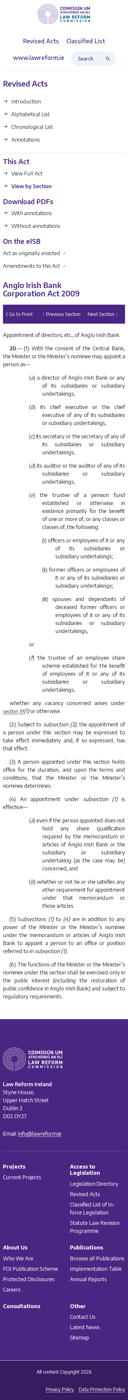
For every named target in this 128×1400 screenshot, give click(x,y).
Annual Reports (88, 1279)
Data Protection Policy (102, 1389)
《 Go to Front (18, 314)
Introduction (25, 101)
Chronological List (31, 126)
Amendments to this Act (34, 265)
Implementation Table (96, 1268)
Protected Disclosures (28, 1279)
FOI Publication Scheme (30, 1268)
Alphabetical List (30, 114)
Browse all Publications (97, 1258)
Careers (12, 1289)
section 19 (13, 711)
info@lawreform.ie (39, 1133)
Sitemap (79, 1337)
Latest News (85, 1327)
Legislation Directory (94, 1183)
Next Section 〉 (104, 314)
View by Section (30, 186)
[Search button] (109, 58)
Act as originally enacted (34, 253)
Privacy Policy (60, 1389)
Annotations (25, 139)
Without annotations (35, 225)
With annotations (31, 213)
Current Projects (22, 1177)
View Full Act (26, 173)
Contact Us (83, 1316)
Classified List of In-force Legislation (92, 1208)
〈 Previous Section (60, 314)
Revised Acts (85, 1193)
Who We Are (18, 1258)
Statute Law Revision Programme (95, 1226)
